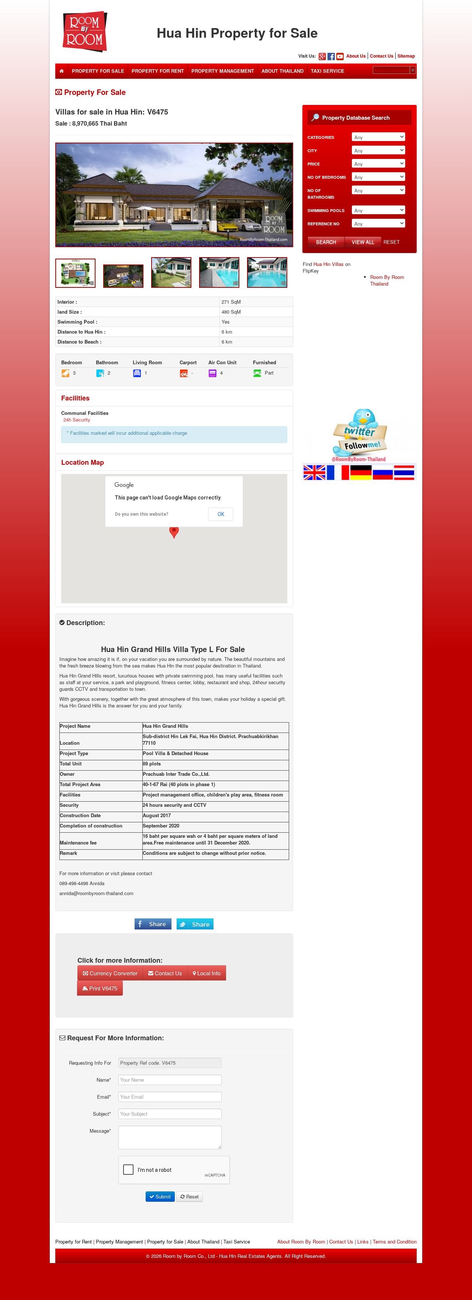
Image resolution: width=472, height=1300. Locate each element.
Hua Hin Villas (328, 263)
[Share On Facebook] (153, 923)
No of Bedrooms (327, 177)
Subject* (102, 1113)
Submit (162, 1196)
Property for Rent (73, 1241)
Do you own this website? (142, 514)
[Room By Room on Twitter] (359, 443)
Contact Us (381, 55)
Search (326, 241)
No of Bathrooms (321, 194)
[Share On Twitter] (195, 923)
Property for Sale (165, 1241)
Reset (392, 241)
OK (221, 514)
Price (314, 164)
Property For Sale (98, 70)
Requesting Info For (90, 1062)
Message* (100, 1130)
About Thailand (282, 70)
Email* (104, 1096)
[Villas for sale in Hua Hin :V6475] (174, 195)
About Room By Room (301, 1241)
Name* (104, 1079)
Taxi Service (327, 70)
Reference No (324, 223)
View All (363, 241)
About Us (356, 55)
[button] (174, 532)
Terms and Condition (395, 1241)
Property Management (222, 70)
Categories (321, 137)
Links (363, 1241)
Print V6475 (102, 988)
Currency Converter (113, 973)
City (312, 150)
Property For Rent (158, 70)
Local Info (208, 973)
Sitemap (406, 55)
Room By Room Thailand (387, 280)
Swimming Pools (326, 210)
